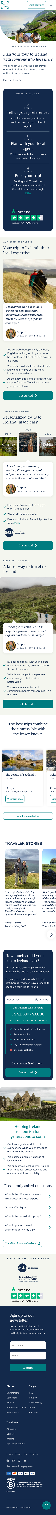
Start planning (36, 4)
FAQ (31, 1392)
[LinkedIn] (19, 1461)
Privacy (33, 1397)
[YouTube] (25, 1461)
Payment (33, 1412)
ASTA (27, 193)
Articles (10, 1402)
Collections (12, 1397)
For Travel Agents (16, 1443)
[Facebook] (8, 1461)
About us (11, 1428)
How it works (13, 1412)
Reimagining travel (16, 1407)
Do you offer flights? (16, 1207)
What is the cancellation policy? (23, 1216)
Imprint (10, 1438)
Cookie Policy (35, 1402)
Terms (32, 1407)
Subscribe (28, 1367)
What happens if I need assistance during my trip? (20, 1227)
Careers (11, 1433)
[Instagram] (13, 1461)
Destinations (13, 1392)
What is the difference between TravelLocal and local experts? (23, 1196)
